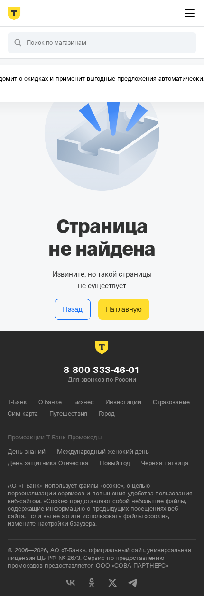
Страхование (171, 402)
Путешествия (68, 413)
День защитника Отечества (48, 462)
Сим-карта (23, 413)
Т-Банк (17, 402)
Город (107, 413)
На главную (124, 309)
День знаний (27, 451)
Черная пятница (164, 462)
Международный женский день (103, 451)
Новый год (115, 462)
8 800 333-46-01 (102, 369)
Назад (73, 309)
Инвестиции (123, 402)
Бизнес (83, 402)
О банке (50, 402)
